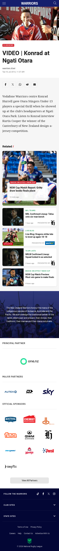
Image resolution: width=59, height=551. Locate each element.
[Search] (55, 3)
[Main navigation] (4, 3)
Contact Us (28, 533)
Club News (8, 45)
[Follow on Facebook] (43, 494)
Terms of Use (22, 527)
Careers (12, 533)
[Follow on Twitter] (49, 494)
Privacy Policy (36, 527)
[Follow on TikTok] (38, 494)
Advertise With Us (42, 533)
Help (19, 533)
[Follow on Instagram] (54, 494)
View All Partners (29, 480)
